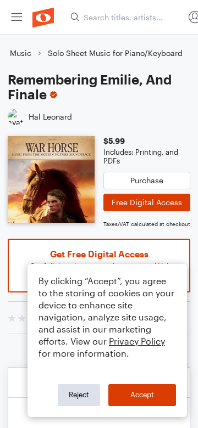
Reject (79, 394)
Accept (142, 394)
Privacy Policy (137, 341)
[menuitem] (16, 17)
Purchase (146, 180)
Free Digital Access (147, 202)
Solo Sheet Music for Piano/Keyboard (115, 53)
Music (20, 53)
